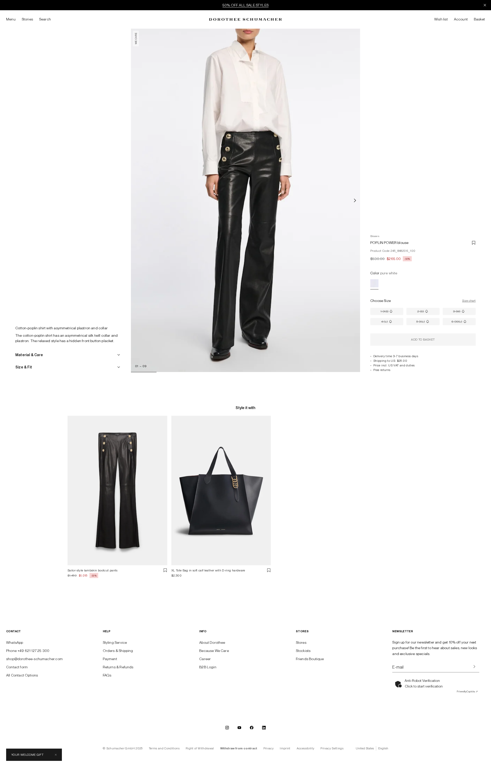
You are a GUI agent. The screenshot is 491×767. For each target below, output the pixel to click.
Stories (27, 19)
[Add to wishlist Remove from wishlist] (474, 242)
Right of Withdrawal (200, 748)
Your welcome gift (27, 755)
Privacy (268, 748)
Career (205, 659)
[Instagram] (227, 728)
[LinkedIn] (264, 728)
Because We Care (214, 651)
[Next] (355, 200)
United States (365, 748)
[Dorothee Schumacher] (245, 19)
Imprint (285, 748)
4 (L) (392, 322)
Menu (11, 19)
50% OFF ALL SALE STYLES (245, 5)
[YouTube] (239, 728)
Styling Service (115, 642)
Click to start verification (424, 686)
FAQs (107, 675)
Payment (110, 659)
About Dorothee (212, 642)
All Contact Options (22, 675)
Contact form (17, 667)
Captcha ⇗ (467, 691)
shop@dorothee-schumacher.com (34, 659)
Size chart (469, 300)
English (383, 748)
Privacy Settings (331, 748)
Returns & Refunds (118, 667)
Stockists (303, 651)
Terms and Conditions (164, 748)
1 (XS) (392, 312)
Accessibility (306, 748)
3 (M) (464, 312)
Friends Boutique (310, 659)
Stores (301, 642)
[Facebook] (252, 728)
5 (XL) (427, 322)
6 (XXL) (463, 322)
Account (461, 19)
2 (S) (428, 312)
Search (45, 19)
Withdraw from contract (238, 748)
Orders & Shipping (118, 651)
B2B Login (207, 667)
